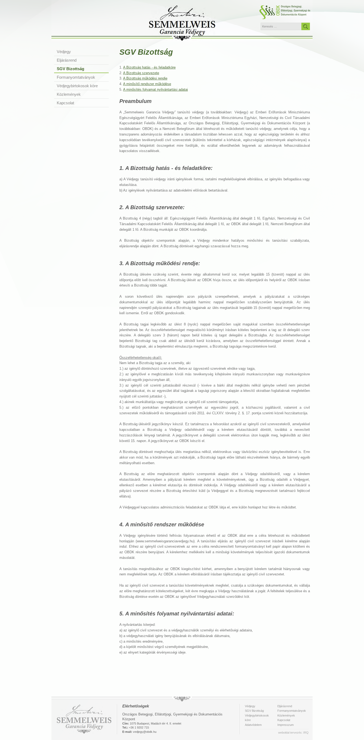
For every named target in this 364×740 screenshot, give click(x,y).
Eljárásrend (66, 60)
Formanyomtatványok (76, 77)
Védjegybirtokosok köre (77, 85)
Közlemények (69, 94)
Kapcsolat (65, 103)
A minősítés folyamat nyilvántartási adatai (155, 89)
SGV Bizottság (70, 68)
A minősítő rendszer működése (147, 84)
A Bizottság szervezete (141, 73)
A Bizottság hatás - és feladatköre (149, 67)
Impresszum (285, 724)
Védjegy (64, 51)
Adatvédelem (253, 724)
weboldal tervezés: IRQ (293, 732)
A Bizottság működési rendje (145, 78)
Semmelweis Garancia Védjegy (84, 719)
